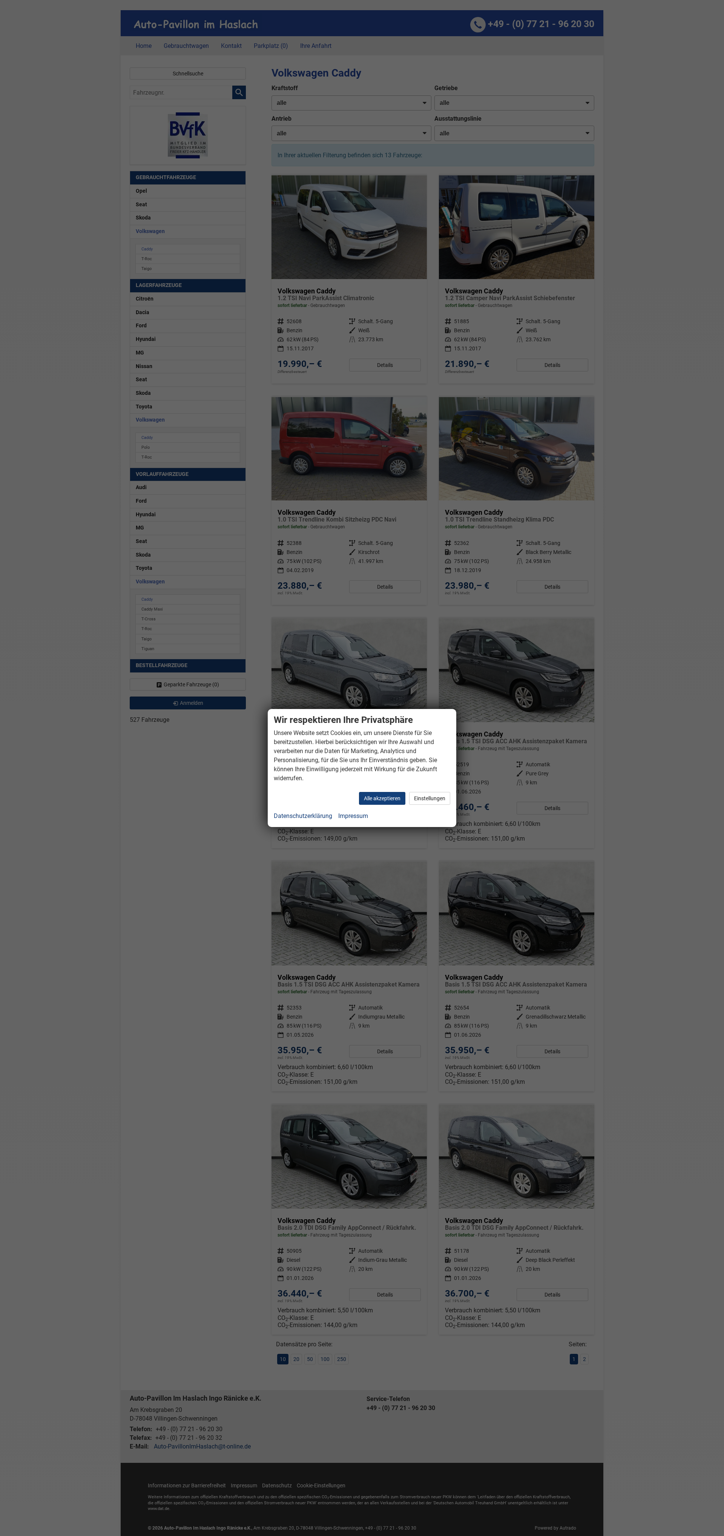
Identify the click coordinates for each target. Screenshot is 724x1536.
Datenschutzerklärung (303, 815)
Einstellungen (429, 798)
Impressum (353, 815)
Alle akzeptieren (382, 798)
